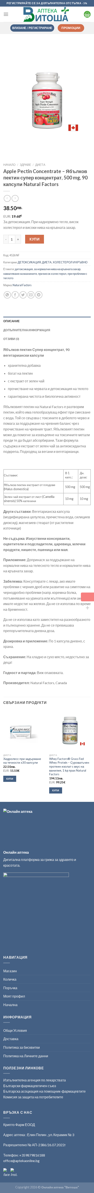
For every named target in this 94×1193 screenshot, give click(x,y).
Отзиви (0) (11, 339)
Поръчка (10, 988)
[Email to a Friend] (31, 294)
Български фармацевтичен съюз (30, 1086)
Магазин (10, 971)
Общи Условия (15, 1030)
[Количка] (87, 14)
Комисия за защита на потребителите (33, 1097)
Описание (11, 321)
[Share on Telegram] (38, 294)
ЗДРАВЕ (25, 164)
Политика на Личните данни (25, 1056)
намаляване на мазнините (20, 273)
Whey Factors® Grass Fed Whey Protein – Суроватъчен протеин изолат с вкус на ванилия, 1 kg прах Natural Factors (69, 766)
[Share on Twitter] (23, 294)
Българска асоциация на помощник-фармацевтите (44, 1091)
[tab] (47, 321)
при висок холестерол (52, 273)
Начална (10, 1005)
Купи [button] (9, 778)
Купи (35, 239)
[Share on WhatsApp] (7, 294)
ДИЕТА (40, 164)
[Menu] (6, 14)
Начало (9, 164)
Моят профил (14, 996)
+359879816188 (32, 1155)
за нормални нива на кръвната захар (57, 269)
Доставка (10, 1039)
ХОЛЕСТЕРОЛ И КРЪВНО (70, 262)
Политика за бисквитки (21, 1047)
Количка (9, 979)
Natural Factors (22, 285)
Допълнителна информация (26, 330)
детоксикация (24, 269)
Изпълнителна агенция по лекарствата (34, 1080)
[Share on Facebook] (15, 294)
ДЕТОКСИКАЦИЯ (29, 262)
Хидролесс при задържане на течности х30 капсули (22, 761)
